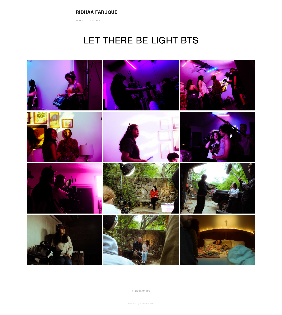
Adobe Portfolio (147, 303)
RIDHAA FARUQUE (96, 12)
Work (79, 20)
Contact (94, 20)
